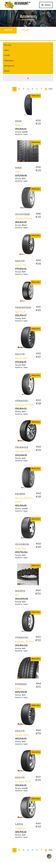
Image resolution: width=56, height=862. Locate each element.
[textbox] (28, 45)
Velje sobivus (12, 36)
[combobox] (28, 45)
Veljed (25, 30)
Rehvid (8, 30)
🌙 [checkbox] (49, 856)
